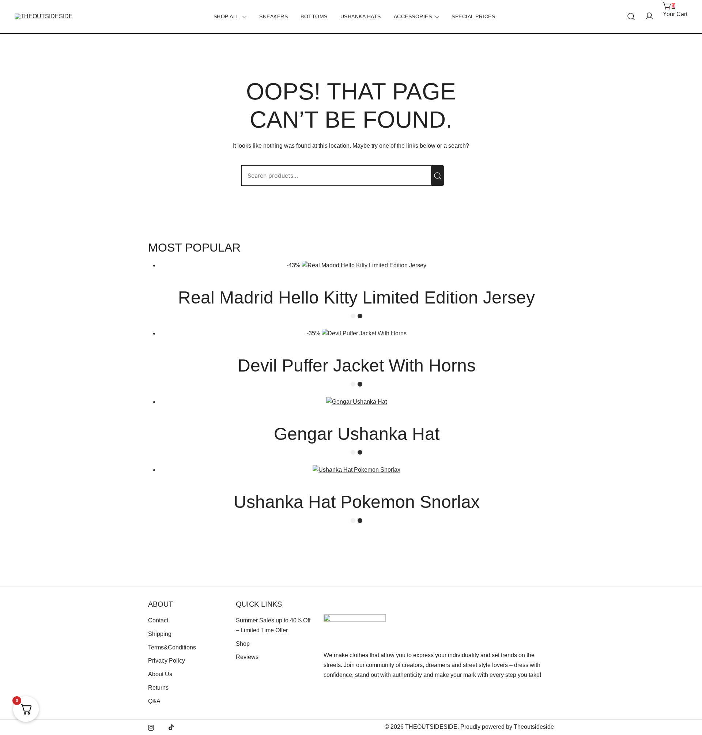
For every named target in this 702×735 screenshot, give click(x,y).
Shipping (159, 634)
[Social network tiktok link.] (171, 727)
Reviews (247, 657)
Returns (158, 688)
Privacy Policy (166, 660)
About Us (160, 674)
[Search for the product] (437, 175)
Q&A (154, 701)
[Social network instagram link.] (151, 727)
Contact (158, 620)
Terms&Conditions (172, 647)
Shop (243, 644)
